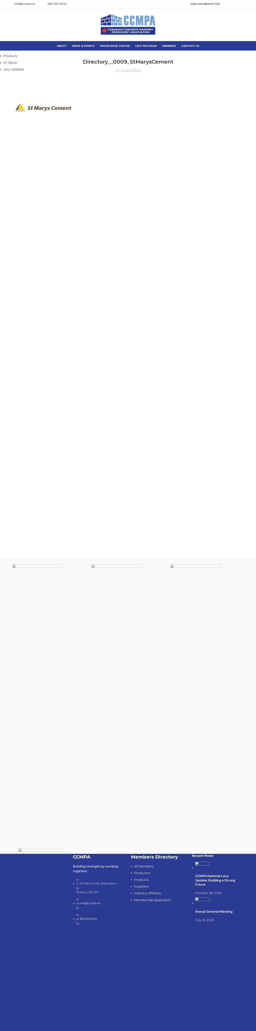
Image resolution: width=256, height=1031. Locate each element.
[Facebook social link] (230, 4)
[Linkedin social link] (244, 4)
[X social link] (234, 4)
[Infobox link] (22, 3)
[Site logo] (128, 24)
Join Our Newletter (205, 3)
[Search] (245, 24)
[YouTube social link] (239, 4)
